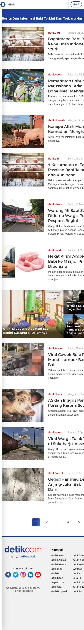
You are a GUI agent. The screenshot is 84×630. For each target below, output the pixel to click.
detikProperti (59, 591)
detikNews (57, 555)
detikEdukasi (58, 559)
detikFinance (58, 564)
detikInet (56, 568)
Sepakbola (57, 582)
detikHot (56, 573)
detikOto (56, 586)
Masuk (76, 4)
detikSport (57, 577)
